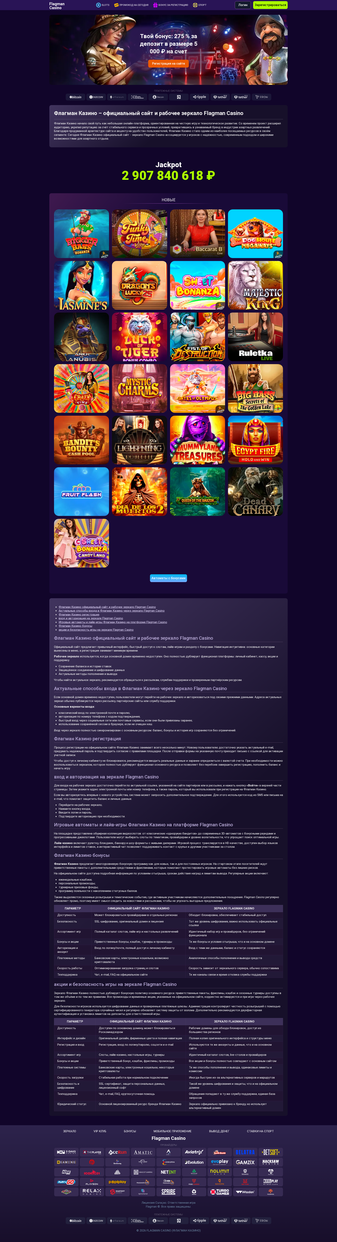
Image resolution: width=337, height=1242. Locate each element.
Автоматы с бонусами (168, 578)
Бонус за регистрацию (173, 5)
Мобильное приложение (173, 1131)
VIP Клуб (100, 1131)
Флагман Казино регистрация (79, 614)
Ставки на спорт (260, 1131)
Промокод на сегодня (134, 5)
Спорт (202, 5)
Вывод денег (219, 1131)
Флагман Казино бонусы (75, 626)
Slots (105, 5)
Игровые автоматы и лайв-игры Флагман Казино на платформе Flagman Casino (113, 622)
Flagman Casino (57, 5)
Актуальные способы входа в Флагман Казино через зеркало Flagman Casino (112, 610)
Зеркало (69, 1131)
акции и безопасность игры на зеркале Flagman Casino (96, 630)
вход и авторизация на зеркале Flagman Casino (91, 618)
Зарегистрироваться (270, 5)
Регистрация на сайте (168, 63)
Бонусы (130, 1131)
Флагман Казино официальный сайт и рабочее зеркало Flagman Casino (107, 607)
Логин (242, 5)
